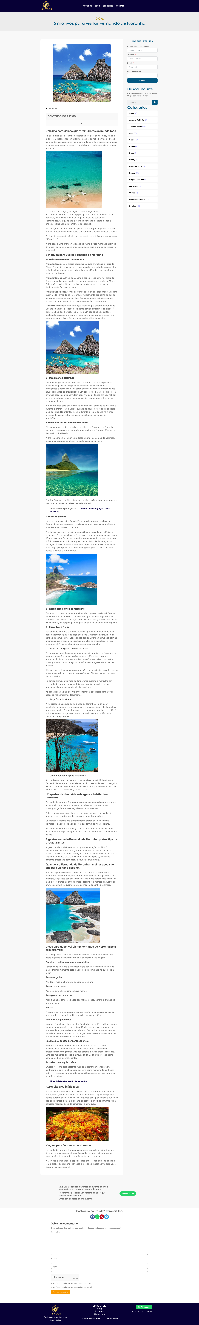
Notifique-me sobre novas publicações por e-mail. (72, 1287)
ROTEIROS (87, 6)
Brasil (131, 140)
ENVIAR (142, 80)
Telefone (130, 55)
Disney (132, 160)
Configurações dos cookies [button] (176, 1321)
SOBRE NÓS (108, 6)
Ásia (131, 133)
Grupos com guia (136, 180)
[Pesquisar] (155, 102)
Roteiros (132, 206)
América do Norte (136, 120)
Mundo (132, 193)
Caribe (132, 146)
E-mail (129, 63)
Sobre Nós (99, 1314)
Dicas (131, 153)
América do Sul (135, 127)
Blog (99, 1308)
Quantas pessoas (134, 71)
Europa (132, 173)
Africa (131, 113)
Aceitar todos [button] (192, 1321)
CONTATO (120, 6)
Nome (54, 1258)
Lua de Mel (133, 186)
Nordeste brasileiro (137, 199)
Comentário (56, 1232)
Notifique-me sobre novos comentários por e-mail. (72, 1283)
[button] (92, 1216)
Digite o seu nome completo (138, 46)
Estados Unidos (135, 166)
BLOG (97, 6)
